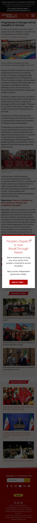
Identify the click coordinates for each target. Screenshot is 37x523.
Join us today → (18, 282)
